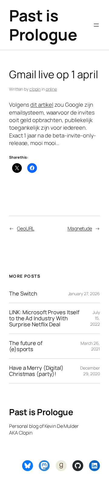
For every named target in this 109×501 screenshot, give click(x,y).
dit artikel (41, 104)
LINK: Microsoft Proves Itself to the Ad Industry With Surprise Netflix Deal (44, 318)
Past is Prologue (43, 25)
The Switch (23, 293)
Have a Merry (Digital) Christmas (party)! (36, 371)
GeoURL (25, 228)
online (51, 89)
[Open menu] (96, 25)
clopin (35, 89)
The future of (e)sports (25, 346)
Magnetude (80, 228)
